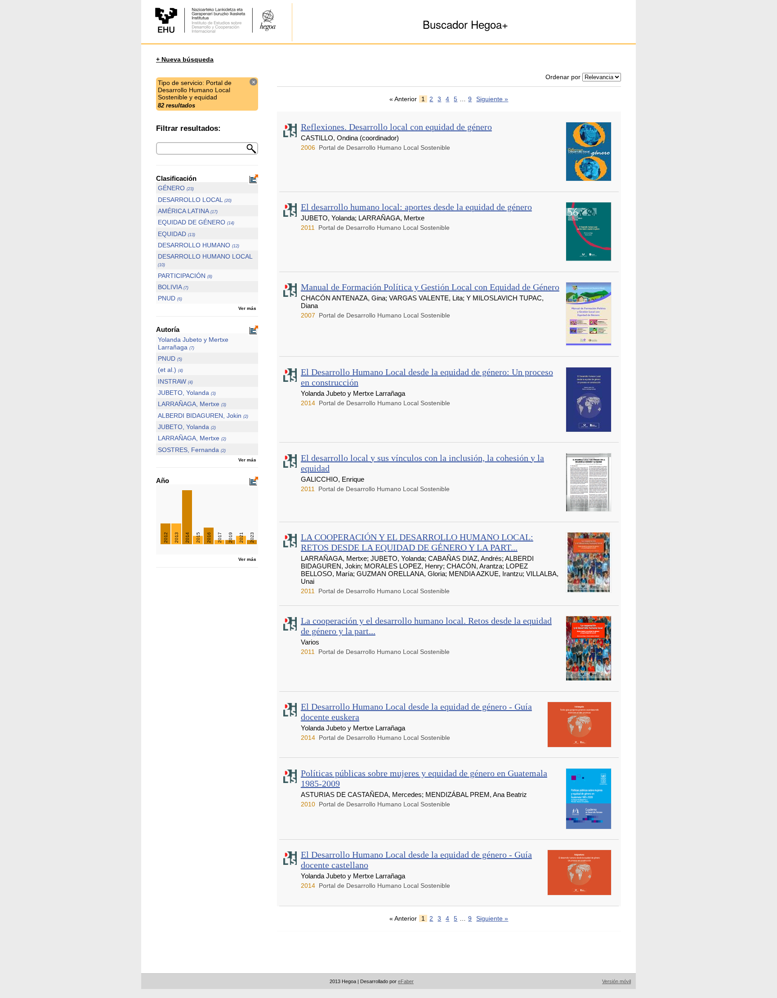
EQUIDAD (176, 233)
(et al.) (170, 369)
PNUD (170, 298)
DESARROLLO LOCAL (195, 199)
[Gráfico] (253, 180)
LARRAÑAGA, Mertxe (192, 403)
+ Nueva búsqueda (185, 59)
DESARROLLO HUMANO (198, 245)
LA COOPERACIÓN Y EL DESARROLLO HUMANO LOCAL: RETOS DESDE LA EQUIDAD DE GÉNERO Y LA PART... (417, 542)
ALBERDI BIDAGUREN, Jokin (203, 415)
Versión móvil (616, 981)
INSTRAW (175, 381)
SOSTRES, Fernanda (192, 449)
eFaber (406, 981)
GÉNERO (176, 188)
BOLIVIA (173, 287)
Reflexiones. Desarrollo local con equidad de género (396, 127)
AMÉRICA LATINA (188, 211)
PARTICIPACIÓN (185, 275)
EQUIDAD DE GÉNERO (196, 222)
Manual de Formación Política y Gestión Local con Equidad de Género (430, 287)
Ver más (247, 308)
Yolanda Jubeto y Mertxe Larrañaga (193, 343)
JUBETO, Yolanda (187, 392)
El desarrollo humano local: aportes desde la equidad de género (416, 207)
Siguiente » (492, 99)
